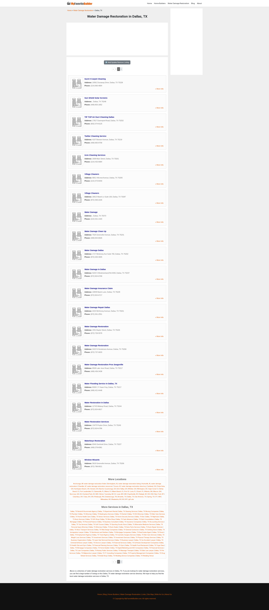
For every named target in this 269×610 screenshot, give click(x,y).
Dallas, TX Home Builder (101, 548)
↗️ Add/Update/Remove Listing (117, 62)
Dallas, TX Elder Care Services (155, 514)
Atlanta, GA (148, 491)
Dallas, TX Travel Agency (100, 535)
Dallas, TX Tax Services (79, 524)
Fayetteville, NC (133, 494)
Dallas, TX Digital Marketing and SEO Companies (127, 548)
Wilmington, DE (142, 489)
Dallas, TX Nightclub (152, 517)
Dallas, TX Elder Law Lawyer (144, 550)
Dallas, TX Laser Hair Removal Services (100, 540)
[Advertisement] (117, 39)
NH (152, 494)
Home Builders (159, 3)
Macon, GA (157, 491)
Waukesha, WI (116, 499)
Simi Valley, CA (122, 489)
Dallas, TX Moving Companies (148, 511)
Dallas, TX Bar (139, 517)
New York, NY (159, 494)
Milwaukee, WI (105, 499)
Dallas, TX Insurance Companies (130, 522)
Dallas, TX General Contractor (129, 530)
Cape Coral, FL (153, 489)
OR (92, 497)
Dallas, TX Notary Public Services (101, 550)
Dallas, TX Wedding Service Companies (121, 556)
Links (144, 594)
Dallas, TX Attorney (85, 514)
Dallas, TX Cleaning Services (127, 511)
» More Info (159, 89)
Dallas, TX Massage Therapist (124, 550)
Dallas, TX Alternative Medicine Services (141, 524)
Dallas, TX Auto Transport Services (81, 530)
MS (125, 494)
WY (126, 499)
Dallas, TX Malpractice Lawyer (86, 553)
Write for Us (159, 594)
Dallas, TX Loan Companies (79, 550)
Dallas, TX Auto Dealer (110, 527)
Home (149, 3)
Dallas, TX (130, 497)
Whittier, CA (132, 489)
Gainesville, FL (99, 491)
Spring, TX (150, 497)
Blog (193, 3)
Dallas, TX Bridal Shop (99, 556)
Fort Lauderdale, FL (86, 491)
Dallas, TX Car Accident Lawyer (145, 540)
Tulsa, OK (87, 497)
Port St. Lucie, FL (130, 491)
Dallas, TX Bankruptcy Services (103, 514)
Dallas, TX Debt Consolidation (144, 519)
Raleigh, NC (143, 494)
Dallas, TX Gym (119, 545)
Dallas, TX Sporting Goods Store (116, 524)
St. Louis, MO (118, 494)
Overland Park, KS (89, 494)
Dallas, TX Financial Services (116, 543)
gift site (131, 499)
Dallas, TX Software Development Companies (142, 543)
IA (81, 494)
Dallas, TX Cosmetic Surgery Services (123, 535)
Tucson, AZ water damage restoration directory (129, 486)
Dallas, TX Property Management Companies (138, 553)
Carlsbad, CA (151, 486)
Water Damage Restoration (178, 3)
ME (97, 494)
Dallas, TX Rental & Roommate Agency (83, 511)
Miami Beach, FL (117, 491)
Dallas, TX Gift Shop (92, 519)
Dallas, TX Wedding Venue (145, 556)
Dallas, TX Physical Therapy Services (143, 537)
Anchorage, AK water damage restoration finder (89, 484)
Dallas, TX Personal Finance (87, 522)
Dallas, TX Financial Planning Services (100, 545)
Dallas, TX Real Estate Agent (141, 532)
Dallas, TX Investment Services (97, 537)
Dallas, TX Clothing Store (148, 530)
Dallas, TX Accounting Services (153, 522)
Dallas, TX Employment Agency (80, 535)
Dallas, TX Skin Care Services (147, 535)
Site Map (150, 594)
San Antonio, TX (140, 497)
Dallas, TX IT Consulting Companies (110, 553)
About (199, 3)
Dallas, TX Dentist (121, 514)
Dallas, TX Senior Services (100, 517)
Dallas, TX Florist (158, 532)
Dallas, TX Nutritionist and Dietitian (96, 532)
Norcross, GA (74, 494)
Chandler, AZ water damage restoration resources (95, 486)
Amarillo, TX (122, 497)
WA (159, 497)
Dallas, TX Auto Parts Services (129, 527)
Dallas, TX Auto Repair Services (151, 527)
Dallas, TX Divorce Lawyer (97, 543)
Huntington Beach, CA (81, 489)
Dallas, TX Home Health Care (80, 517)
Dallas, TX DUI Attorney (136, 514)
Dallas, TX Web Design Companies (106, 530)
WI (123, 499)
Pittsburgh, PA (99, 497)
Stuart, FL (140, 491)
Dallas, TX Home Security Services (122, 517)
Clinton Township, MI (106, 494)
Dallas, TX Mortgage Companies (120, 532)
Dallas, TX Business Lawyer (124, 540)
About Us (168, 594)
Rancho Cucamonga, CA (107, 489)
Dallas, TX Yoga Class (157, 545)
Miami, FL (108, 491)
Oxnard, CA (94, 489)
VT (156, 497)
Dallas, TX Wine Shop (107, 519)
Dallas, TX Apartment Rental (107, 511)
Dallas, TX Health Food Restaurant (136, 545)
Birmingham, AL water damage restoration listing (124, 484)
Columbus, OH (77, 497)
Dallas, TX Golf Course (96, 524)
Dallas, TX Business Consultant (108, 522)
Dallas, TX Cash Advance (124, 519)
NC (149, 494)
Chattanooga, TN (111, 497)
